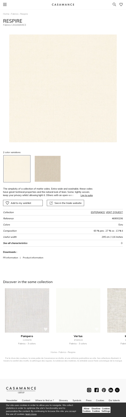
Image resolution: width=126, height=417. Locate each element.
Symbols (77, 400)
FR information (10, 257)
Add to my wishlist (21, 202)
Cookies (100, 400)
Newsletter (11, 400)
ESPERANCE (98, 212)
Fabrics (14, 13)
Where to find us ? (44, 400)
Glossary (63, 400)
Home (6, 13)
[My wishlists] (121, 5)
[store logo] (63, 5)
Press (89, 400)
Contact (26, 400)
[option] (17, 169)
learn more (31, 414)
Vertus (78, 336)
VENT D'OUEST (114, 212)
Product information (33, 257)
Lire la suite (87, 195)
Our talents (114, 400)
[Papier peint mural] (117, 391)
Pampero (27, 336)
